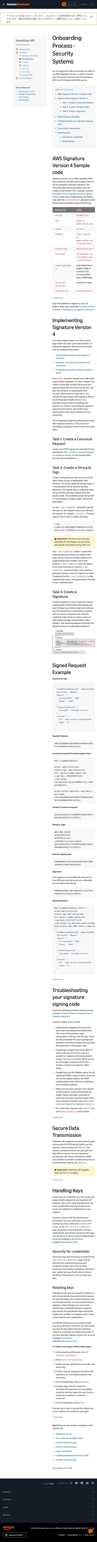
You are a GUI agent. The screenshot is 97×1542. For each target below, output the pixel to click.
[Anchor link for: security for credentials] (91, 1251)
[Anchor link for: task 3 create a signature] (70, 596)
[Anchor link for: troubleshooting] (82, 1003)
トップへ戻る (48, 1484)
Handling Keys (64, 132)
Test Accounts (24, 97)
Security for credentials (72, 137)
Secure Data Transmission (69, 128)
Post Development (25, 78)
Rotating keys (68, 141)
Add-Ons (26, 65)
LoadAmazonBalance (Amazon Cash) (72, 1455)
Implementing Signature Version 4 (73, 98)
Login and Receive (64, 1451)
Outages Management (27, 94)
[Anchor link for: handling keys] (85, 1190)
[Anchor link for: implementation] (57, 333)
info (89, 545)
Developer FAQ (27, 75)
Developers (23, 53)
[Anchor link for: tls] (84, 1134)
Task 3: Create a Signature (73, 111)
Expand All (26, 44)
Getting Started (24, 49)
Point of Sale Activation (66, 1447)
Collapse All (19, 44)
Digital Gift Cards (63, 1434)
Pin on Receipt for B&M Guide (69, 1438)
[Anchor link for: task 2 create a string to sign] (61, 472)
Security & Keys (27, 59)
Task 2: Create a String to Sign (75, 107)
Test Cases (25, 69)
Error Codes (26, 72)
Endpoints (68, 516)
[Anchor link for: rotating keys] (75, 1287)
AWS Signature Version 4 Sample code (74, 94)
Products (26, 62)
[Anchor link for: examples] (73, 671)
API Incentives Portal (26, 91)
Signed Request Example (69, 116)
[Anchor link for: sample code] (65, 171)
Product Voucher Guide (66, 1459)
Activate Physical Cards (66, 1442)
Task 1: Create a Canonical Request (77, 102)
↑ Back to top (57, 298)
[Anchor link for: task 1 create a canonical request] (67, 443)
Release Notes (24, 100)
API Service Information (30, 56)
